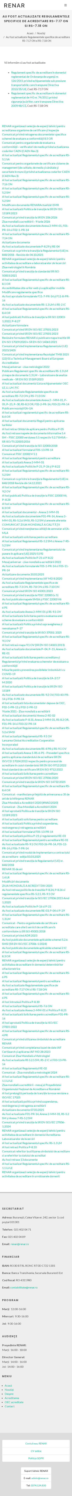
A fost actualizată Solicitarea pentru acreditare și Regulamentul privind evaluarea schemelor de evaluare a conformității (35, 661)
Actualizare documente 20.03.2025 (23, 574)
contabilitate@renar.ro (24, 1287)
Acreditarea (12, 1397)
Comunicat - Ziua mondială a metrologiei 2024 (29, 1072)
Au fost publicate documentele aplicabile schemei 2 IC (34, 947)
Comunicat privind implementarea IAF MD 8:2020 (32, 578)
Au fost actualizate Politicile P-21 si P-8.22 (27, 557)
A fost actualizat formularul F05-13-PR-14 (27, 449)
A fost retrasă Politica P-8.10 (19, 1147)
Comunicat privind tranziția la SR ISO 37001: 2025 (32, 632)
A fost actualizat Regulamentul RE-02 (24, 1068)
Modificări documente (15, 881)
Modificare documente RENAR (20, 204)
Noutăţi (41, 33)
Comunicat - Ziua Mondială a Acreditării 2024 (29, 806)
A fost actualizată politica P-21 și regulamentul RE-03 (34, 835)
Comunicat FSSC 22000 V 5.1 (19, 454)
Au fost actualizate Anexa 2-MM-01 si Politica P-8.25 (34, 1010)
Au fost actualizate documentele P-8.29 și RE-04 (31, 246)
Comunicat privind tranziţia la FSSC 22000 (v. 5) (30, 595)
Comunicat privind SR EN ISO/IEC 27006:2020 (30, 777)
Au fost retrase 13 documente (20, 1159)
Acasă (30, 33)
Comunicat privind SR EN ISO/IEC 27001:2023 (30, 329)
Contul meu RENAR (36, 1443)
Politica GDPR (36, 1458)
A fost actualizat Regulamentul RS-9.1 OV (27, 736)
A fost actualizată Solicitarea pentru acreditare (30, 773)
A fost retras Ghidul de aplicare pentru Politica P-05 (33, 429)
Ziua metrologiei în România (18, 267)
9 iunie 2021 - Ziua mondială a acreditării (26, 711)
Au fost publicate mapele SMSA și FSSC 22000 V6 (32, 599)
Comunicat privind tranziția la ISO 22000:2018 (29, 445)
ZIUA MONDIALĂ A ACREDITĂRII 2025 (27, 885)
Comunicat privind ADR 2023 (19, 935)
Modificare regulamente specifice (22, 292)
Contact (10, 1406)
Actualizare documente (16, 242)
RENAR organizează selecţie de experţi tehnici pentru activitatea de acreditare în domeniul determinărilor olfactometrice (33, 964)
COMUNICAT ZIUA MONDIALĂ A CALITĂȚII (31, 524)
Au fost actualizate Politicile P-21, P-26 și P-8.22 (31, 466)
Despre (9, 1393)
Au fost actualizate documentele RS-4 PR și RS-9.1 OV (34, 748)
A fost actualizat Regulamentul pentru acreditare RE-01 (35, 840)
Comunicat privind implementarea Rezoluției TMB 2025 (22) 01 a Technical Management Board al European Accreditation (35, 358)
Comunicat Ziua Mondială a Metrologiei (26, 1055)
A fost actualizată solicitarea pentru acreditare (29, 537)
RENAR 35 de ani (12, 869)
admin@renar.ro (39, 1478)
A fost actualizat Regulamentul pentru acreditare (31, 458)
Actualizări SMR (49, 204)
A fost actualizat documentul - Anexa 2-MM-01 (30, 512)
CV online (36, 1450)
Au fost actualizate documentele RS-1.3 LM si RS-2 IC (34, 304)
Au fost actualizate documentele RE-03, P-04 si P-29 (33, 910)
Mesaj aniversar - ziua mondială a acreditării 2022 (31, 561)
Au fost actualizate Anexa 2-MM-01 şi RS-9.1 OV (31, 611)
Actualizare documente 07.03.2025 (23, 1109)
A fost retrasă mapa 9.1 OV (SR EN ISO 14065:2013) (33, 644)
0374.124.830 (38, 1485)
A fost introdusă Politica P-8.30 (20, 1001)
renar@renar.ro (20, 1244)
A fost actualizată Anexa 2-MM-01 (23, 462)
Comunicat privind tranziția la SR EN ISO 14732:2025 (34, 781)
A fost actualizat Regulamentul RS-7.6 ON (27, 1006)
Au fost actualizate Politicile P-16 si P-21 (26, 906)
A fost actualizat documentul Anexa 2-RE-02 (28, 715)
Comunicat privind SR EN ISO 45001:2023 (27, 591)
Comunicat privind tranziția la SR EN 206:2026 (29, 217)
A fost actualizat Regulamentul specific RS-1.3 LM (32, 1143)
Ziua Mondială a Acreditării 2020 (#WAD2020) (30, 802)
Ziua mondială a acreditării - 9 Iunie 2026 (26, 221)
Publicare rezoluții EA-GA (17, 408)
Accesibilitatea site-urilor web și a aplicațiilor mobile (33, 288)
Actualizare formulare (15, 325)
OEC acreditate (14, 1402)
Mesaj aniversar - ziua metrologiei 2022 (25, 366)
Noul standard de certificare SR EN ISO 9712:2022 (32, 769)
